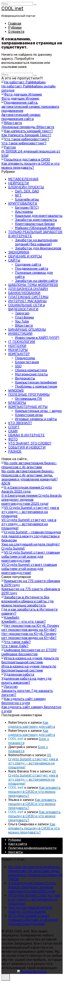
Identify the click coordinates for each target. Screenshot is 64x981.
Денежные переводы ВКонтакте (27, 127)
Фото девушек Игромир (20, 98)
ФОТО (13, 439)
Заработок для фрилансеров (38, 248)
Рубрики (15, 27)
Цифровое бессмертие (19, 654)
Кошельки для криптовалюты (38, 216)
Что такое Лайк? (15, 646)
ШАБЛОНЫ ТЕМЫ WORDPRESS (33, 285)
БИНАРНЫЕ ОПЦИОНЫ (27, 329)
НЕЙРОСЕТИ (18, 183)
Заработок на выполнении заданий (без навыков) (36, 242)
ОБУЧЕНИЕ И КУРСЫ (25, 256)
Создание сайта (28, 264)
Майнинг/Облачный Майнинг (38, 228)
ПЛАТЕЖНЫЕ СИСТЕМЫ (28, 297)
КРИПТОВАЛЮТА (22, 203)
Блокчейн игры (27, 199)
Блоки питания (27, 362)
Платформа (24, 317)
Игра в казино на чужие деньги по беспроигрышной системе (28, 668)
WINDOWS (16, 390)
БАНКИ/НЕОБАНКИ (24, 293)
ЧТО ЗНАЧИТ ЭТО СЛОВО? (29, 443)
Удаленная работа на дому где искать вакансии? (26, 680)
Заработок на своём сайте (36, 281)
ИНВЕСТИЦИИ (20, 334)
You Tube (22, 321)
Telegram (22, 313)
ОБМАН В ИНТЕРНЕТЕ (26, 435)
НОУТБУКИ (17, 346)
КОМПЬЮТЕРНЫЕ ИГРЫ (28, 407)
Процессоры (25, 358)
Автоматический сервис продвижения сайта (21, 117)
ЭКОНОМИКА (18, 252)
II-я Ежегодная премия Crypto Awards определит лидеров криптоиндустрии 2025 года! (31, 499)
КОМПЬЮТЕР (19, 354)
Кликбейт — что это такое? (23, 621)
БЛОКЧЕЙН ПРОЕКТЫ (26, 187)
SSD (18, 366)
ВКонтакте (24, 325)
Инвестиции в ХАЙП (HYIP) (37, 338)
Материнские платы (31, 374)
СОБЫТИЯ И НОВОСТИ (27, 447)
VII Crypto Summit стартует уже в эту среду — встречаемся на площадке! (28, 524)
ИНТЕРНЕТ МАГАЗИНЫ (27, 301)
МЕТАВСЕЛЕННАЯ (23, 179)
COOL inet (12, 8)
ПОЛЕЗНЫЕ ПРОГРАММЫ (29, 395)
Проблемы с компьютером (36, 386)
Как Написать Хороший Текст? (26, 135)
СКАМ (13, 431)
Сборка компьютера (31, 370)
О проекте (16, 31)
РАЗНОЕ (15, 451)
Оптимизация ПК (28, 399)
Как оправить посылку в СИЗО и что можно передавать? (30, 165)
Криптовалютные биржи (35, 224)
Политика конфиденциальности (32, 848)
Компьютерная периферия (36, 382)
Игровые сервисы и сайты (36, 419)
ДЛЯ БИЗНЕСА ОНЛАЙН (28, 289)
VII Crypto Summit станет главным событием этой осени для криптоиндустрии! (29, 569)
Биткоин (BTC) (27, 207)
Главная (14, 23)
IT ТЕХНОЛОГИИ (21, 342)
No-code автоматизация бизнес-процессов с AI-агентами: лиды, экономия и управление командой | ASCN (29, 477)
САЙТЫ (14, 260)
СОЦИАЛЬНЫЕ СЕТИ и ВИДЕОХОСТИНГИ (26, 307)
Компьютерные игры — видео (38, 411)
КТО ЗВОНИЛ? (20, 423)
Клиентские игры (29, 415)
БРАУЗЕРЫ (17, 403)
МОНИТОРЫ (18, 350)
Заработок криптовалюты (36, 220)
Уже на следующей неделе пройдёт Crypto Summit (30, 909)
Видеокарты (25, 378)
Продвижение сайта (31, 268)
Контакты (15, 852)
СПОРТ (14, 427)
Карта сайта (17, 844)
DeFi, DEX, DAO (27, 191)
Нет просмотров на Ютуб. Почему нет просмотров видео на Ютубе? (28, 636)
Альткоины (24, 212)
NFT (18, 195)
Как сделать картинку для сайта (31, 724)
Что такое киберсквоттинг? (23, 143)
